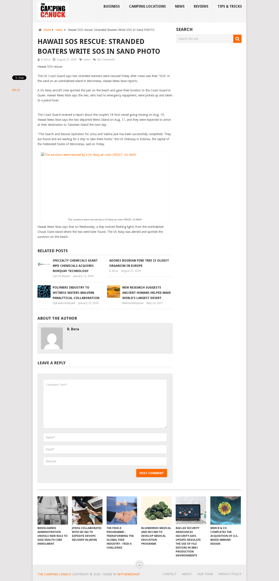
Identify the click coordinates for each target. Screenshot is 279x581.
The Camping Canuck (54, 574)
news (180, 6)
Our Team (205, 574)
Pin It (16, 90)
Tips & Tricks (230, 6)
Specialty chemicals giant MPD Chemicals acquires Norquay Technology (75, 266)
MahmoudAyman (133, 303)
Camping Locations (147, 6)
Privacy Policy (230, 574)
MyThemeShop (128, 574)
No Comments (106, 59)
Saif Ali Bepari (61, 276)
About (187, 574)
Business (112, 6)
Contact (170, 574)
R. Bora (45, 59)
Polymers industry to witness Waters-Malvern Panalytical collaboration (76, 293)
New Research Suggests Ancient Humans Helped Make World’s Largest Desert (146, 293)
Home (47, 30)
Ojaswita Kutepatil (64, 303)
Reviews (201, 6)
